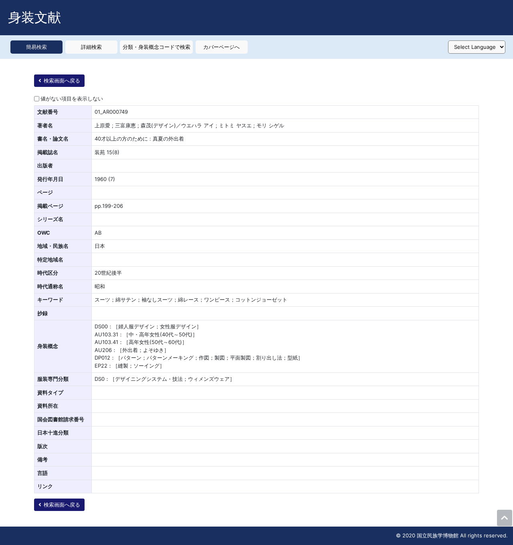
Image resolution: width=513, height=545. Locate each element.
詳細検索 (91, 47)
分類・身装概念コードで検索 (156, 47)
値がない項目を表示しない (71, 98)
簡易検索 (36, 47)
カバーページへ (221, 47)
